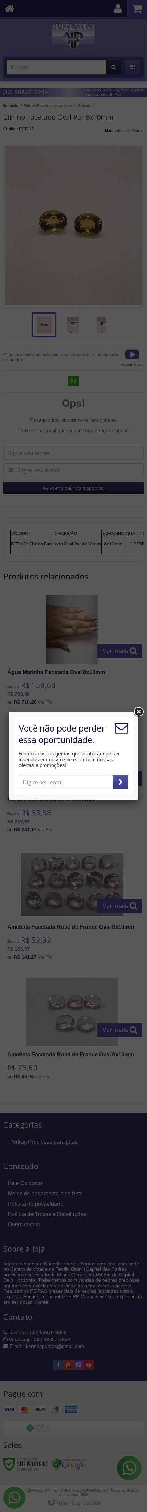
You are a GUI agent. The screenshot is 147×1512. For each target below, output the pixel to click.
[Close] (138, 712)
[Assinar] (120, 782)
